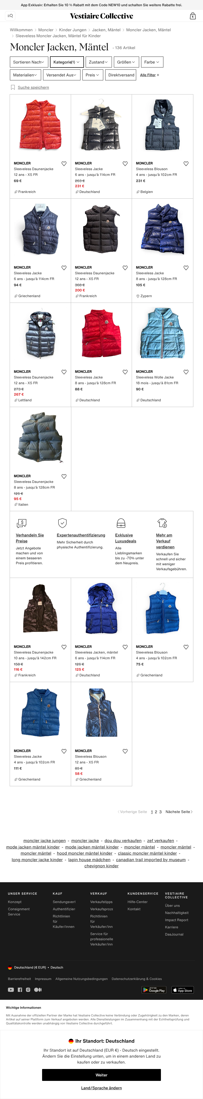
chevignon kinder (101, 866)
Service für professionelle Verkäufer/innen (103, 939)
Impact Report (176, 920)
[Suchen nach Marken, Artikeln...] (10, 16)
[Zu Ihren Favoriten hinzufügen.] (64, 164)
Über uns (172, 905)
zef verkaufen (160, 841)
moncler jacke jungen (45, 841)
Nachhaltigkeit (177, 912)
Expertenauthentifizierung (81, 535)
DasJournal (174, 934)
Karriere (171, 927)
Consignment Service (19, 912)
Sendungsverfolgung (70, 902)
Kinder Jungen (72, 30)
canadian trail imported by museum (151, 860)
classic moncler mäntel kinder (147, 853)
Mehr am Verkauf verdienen (165, 541)
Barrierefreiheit (19, 978)
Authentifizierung (67, 909)
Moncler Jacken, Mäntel (148, 30)
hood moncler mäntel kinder (84, 853)
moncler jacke (85, 841)
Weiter (101, 1075)
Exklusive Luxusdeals (125, 538)
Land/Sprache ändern (101, 1088)
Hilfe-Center (138, 902)
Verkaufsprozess (103, 909)
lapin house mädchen (89, 860)
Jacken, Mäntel (106, 30)
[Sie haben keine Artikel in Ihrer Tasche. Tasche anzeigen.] (192, 15)
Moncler (45, 30)
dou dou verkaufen (123, 841)
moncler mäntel (139, 847)
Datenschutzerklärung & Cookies (137, 978)
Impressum (43, 978)
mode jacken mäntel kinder (33, 847)
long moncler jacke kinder (37, 860)
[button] (192, 15)
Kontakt (134, 909)
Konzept (15, 902)
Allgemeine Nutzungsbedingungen (81, 978)
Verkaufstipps (101, 902)
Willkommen (21, 30)
